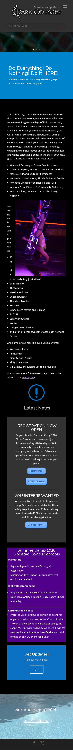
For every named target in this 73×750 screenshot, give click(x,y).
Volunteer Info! (36, 524)
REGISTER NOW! (36, 481)
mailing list (28, 377)
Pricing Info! (36, 470)
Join (36, 669)
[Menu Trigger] (64, 7)
